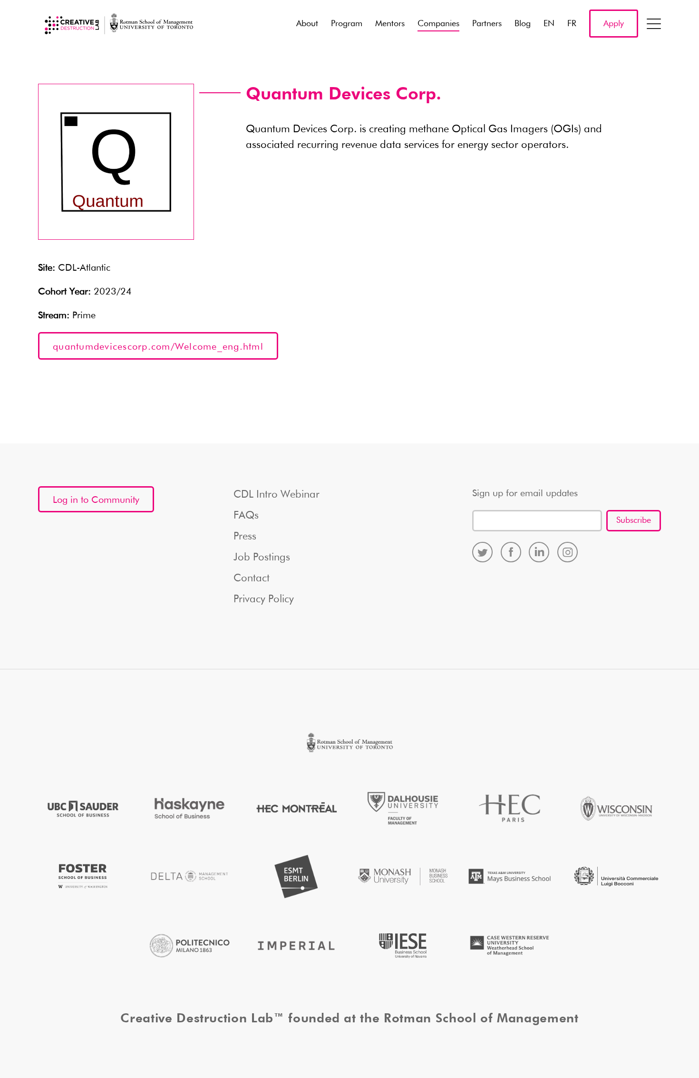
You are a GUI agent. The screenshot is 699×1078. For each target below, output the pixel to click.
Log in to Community (96, 500)
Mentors (390, 24)
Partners (487, 24)
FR (571, 24)
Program (346, 24)
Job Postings (261, 557)
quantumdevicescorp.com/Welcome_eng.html (158, 347)
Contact (251, 578)
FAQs (246, 515)
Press (244, 536)
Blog (523, 24)
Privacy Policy (263, 599)
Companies (438, 24)
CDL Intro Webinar (276, 495)
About (307, 24)
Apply (613, 24)
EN (549, 24)
